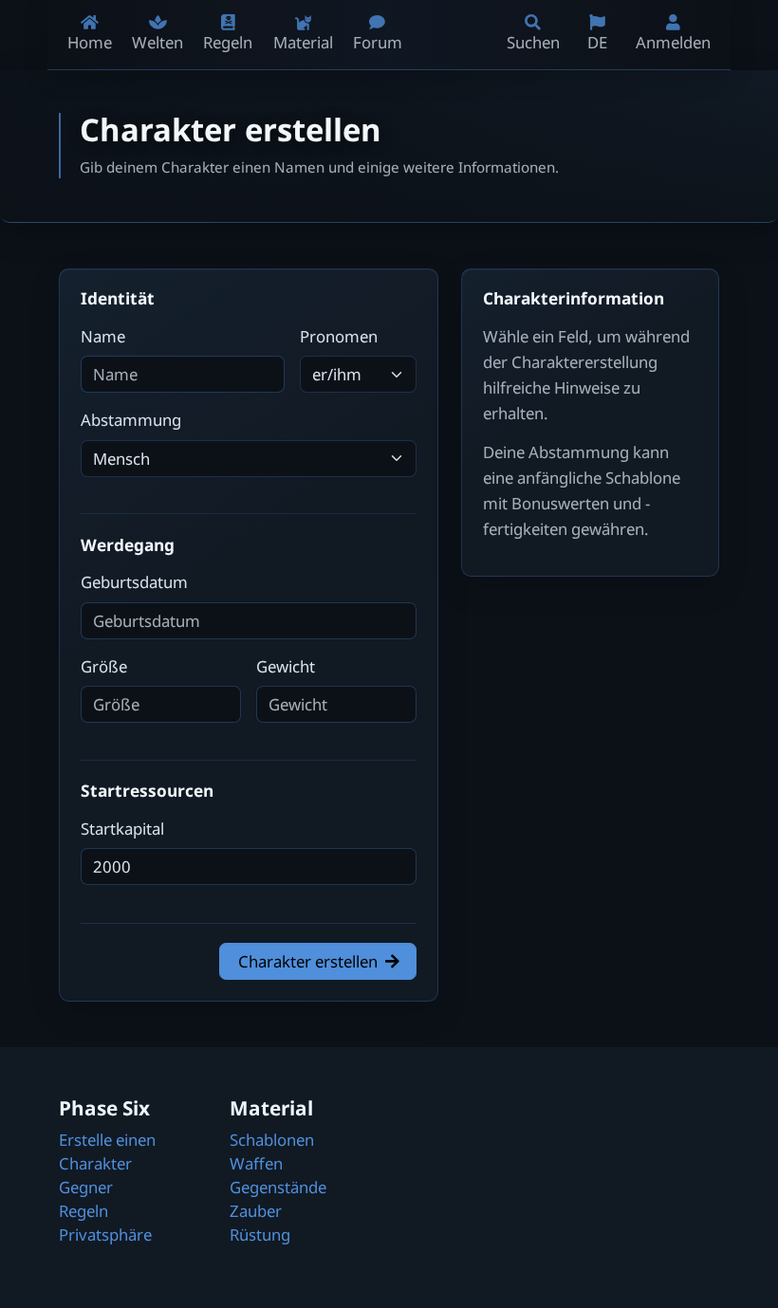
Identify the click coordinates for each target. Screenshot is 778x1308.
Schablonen (272, 1140)
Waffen (256, 1163)
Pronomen (339, 336)
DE (597, 42)
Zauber (256, 1211)
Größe (104, 666)
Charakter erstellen (308, 961)
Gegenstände (278, 1187)
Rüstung (260, 1234)
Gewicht (285, 666)
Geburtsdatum (134, 582)
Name (103, 336)
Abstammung (131, 420)
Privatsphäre (105, 1234)
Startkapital (122, 828)
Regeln (83, 1211)
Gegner (86, 1187)
